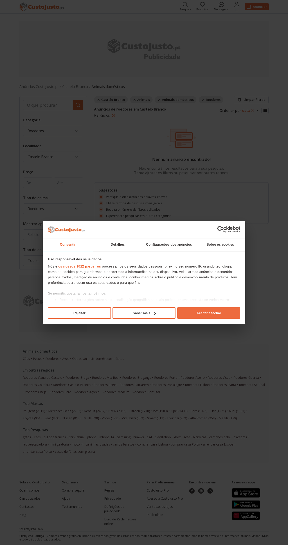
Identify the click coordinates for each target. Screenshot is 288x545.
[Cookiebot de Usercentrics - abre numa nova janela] (220, 229)
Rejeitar (79, 313)
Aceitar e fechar (208, 313)
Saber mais (141, 313)
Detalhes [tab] (118, 244)
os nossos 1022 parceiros (79, 266)
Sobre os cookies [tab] (220, 244)
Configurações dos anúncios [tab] (169, 244)
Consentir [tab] (68, 244)
